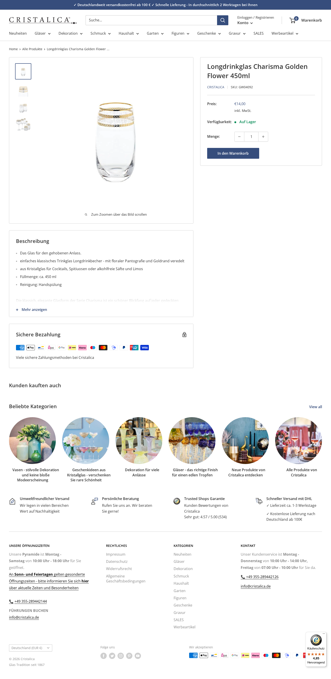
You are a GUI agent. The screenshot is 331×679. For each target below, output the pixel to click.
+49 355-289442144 (30, 601)
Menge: (213, 136)
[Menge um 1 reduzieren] (239, 136)
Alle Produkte (32, 49)
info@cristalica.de (24, 617)
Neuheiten (18, 33)
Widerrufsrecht (119, 568)
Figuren (178, 33)
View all (316, 406)
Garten (153, 33)
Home (13, 49)
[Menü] (323, 634)
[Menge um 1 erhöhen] (263, 136)
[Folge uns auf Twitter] (112, 656)
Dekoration (68, 33)
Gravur (235, 33)
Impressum (115, 554)
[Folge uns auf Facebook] (103, 656)
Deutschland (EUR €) (26, 648)
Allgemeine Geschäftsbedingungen (125, 579)
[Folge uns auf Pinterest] (129, 656)
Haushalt (126, 33)
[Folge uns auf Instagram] (121, 656)
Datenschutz (117, 561)
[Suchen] (222, 20)
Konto (243, 22)
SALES (259, 33)
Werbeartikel (282, 33)
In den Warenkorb (233, 153)
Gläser (40, 33)
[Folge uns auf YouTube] (138, 656)
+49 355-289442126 (262, 576)
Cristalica (215, 87)
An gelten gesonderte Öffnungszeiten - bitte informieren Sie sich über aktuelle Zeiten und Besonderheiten (49, 581)
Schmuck (98, 33)
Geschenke (206, 33)
